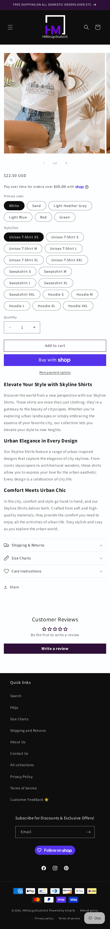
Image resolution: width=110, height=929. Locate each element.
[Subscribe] (88, 832)
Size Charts (19, 719)
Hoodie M (84, 294)
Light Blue (18, 217)
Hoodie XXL (78, 306)
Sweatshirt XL (56, 283)
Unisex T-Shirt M (23, 248)
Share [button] (14, 587)
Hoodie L (17, 306)
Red (43, 217)
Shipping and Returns (28, 730)
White (14, 205)
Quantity (10, 317)
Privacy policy (44, 918)
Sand (36, 205)
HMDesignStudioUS (35, 910)
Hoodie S (56, 294)
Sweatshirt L (20, 283)
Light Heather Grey (70, 205)
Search (15, 696)
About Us (18, 742)
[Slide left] (43, 163)
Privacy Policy (21, 776)
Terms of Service (23, 788)
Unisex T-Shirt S (65, 237)
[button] (10, 27)
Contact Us (19, 753)
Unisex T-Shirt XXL (67, 260)
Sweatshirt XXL (22, 294)
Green (65, 217)
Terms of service (69, 918)
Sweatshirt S (20, 271)
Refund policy (89, 910)
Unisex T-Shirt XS (23, 237)
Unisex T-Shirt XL (23, 260)
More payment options (55, 372)
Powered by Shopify (62, 910)
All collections (22, 765)
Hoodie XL (47, 306)
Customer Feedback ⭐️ (29, 799)
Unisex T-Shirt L (63, 248)
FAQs (14, 707)
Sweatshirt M (55, 271)
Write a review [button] (54, 648)
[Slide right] (66, 163)
